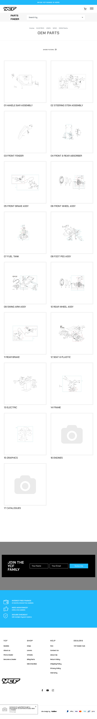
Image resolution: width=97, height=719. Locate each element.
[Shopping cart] (85, 8)
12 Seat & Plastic (61, 357)
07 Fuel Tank (11, 256)
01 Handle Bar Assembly (18, 105)
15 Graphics (11, 457)
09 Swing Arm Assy (15, 306)
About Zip (53, 655)
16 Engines (57, 457)
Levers (29, 650)
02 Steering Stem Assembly (67, 105)
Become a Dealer (10, 659)
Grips (29, 646)
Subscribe (79, 566)
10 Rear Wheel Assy (62, 306)
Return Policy (55, 659)
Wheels (30, 655)
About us (7, 650)
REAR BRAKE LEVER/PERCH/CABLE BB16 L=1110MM (22, 709)
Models (6, 646)
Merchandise (32, 664)
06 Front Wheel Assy (63, 206)
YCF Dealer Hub (79, 646)
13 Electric (10, 407)
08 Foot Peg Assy (61, 256)
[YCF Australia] (11, 9)
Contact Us (54, 650)
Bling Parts (31, 659)
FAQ (51, 646)
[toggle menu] (91, 8)
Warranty (53, 673)
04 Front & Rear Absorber (66, 155)
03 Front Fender (14, 155)
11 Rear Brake (12, 357)
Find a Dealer (8, 655)
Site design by (45, 711)
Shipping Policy (56, 664)
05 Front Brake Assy (16, 206)
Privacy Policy (55, 668)
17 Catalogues (12, 508)
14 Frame (56, 407)
